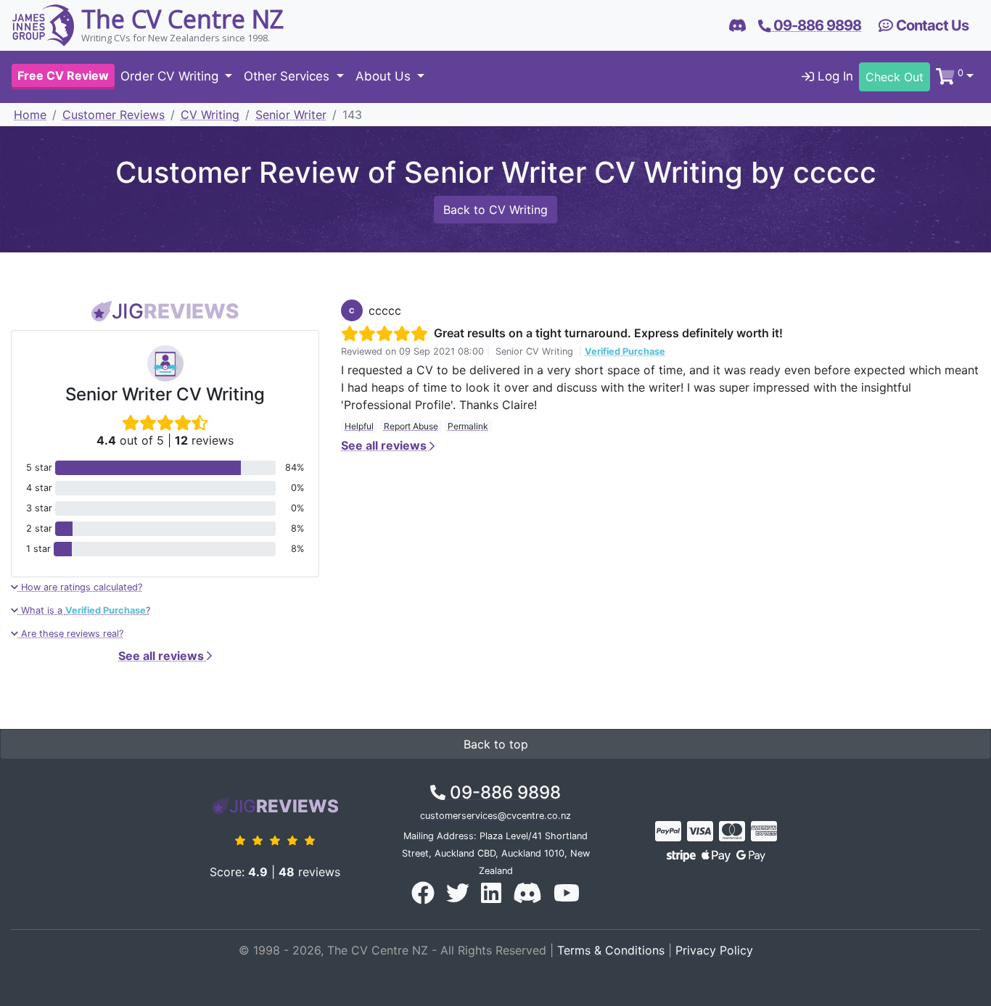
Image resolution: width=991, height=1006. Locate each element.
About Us (384, 77)
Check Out (894, 77)
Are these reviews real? (70, 633)
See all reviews (162, 655)
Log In (833, 77)
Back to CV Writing (495, 209)
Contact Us (931, 25)
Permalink (468, 426)
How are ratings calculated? (80, 587)
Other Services (288, 77)
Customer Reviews (113, 114)
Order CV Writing (171, 77)
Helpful (359, 426)
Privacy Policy (714, 950)
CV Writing (210, 114)
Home (30, 114)
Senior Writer (290, 114)
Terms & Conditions (611, 950)
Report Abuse (411, 426)
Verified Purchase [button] (625, 351)
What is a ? (84, 610)
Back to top (496, 744)
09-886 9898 (503, 792)
